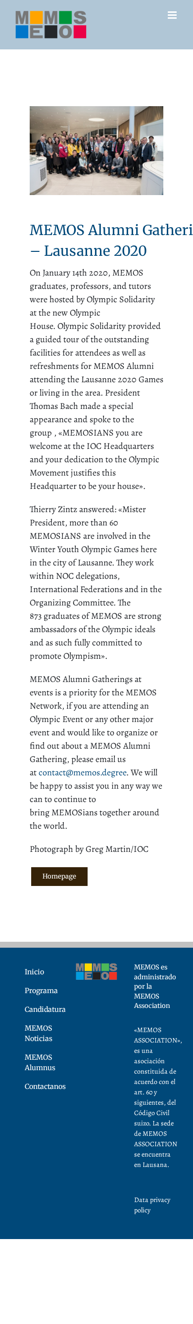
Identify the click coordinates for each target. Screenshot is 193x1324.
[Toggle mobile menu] (173, 15)
